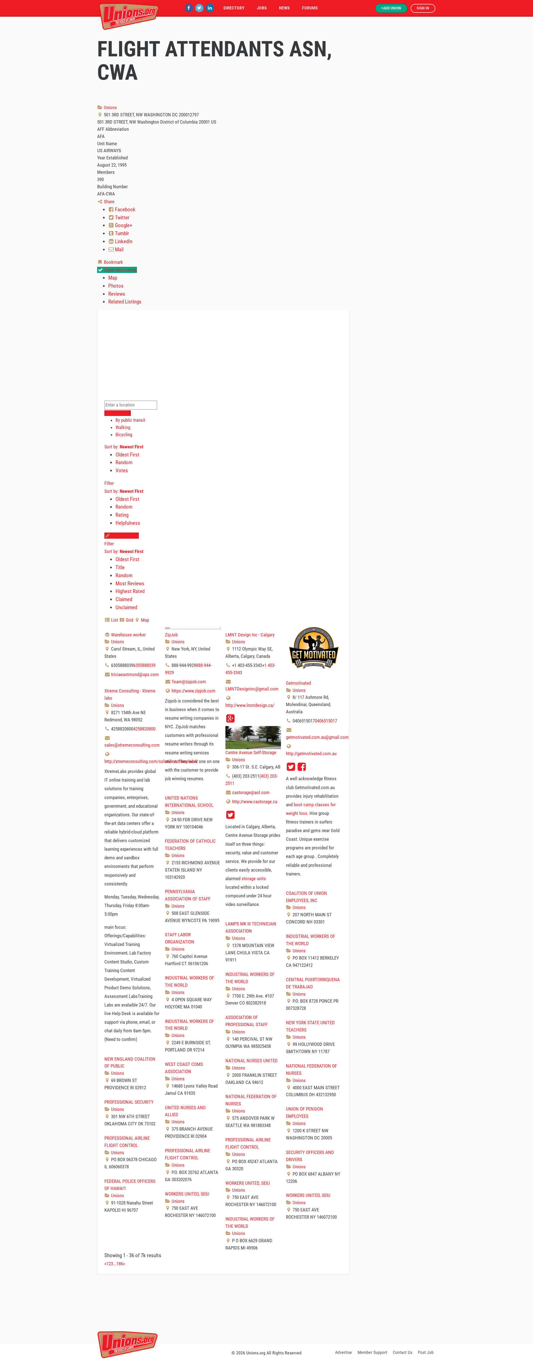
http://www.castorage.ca (254, 801)
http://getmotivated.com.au (311, 753)
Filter (109, 483)
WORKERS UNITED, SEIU (247, 1183)
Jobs (262, 8)
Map (112, 278)
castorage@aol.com (251, 792)
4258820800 (144, 729)
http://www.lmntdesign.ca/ (249, 705)
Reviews (116, 294)
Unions (110, 107)
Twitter (121, 217)
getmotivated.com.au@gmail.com (317, 737)
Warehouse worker (128, 634)
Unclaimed (126, 607)
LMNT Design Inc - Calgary (250, 634)
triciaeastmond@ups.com (135, 674)
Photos (116, 286)
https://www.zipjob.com (193, 691)
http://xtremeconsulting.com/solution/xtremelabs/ (151, 761)
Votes (121, 470)
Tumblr (121, 233)
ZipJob (171, 634)
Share (108, 201)
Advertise (343, 1352)
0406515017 (326, 721)
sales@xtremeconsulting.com (132, 745)
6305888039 (144, 665)
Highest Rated (130, 591)
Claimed (123, 599)
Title (120, 567)
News (284, 8)
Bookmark (113, 262)
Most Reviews (129, 583)
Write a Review (124, 535)
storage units (254, 878)
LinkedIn (123, 241)
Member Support (372, 1352)
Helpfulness (127, 523)
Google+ (123, 225)
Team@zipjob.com (189, 681)
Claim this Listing (120, 270)
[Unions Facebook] (189, 8)
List (114, 620)
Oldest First (127, 454)
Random (123, 462)
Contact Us (402, 1352)
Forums (310, 8)
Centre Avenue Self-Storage (250, 752)
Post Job (426, 1352)
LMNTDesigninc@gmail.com (251, 689)
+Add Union (391, 8)
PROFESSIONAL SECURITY (129, 1102)
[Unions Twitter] (199, 8)
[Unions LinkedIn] (210, 8)
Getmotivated (298, 683)
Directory (234, 8)
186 (119, 1263)
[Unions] (129, 16)
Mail (119, 249)
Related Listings (124, 301)
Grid (129, 620)
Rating (122, 515)
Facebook (124, 209)
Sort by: (123, 447)
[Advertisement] (266, 1308)
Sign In (423, 8)
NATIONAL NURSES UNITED (251, 1060)
